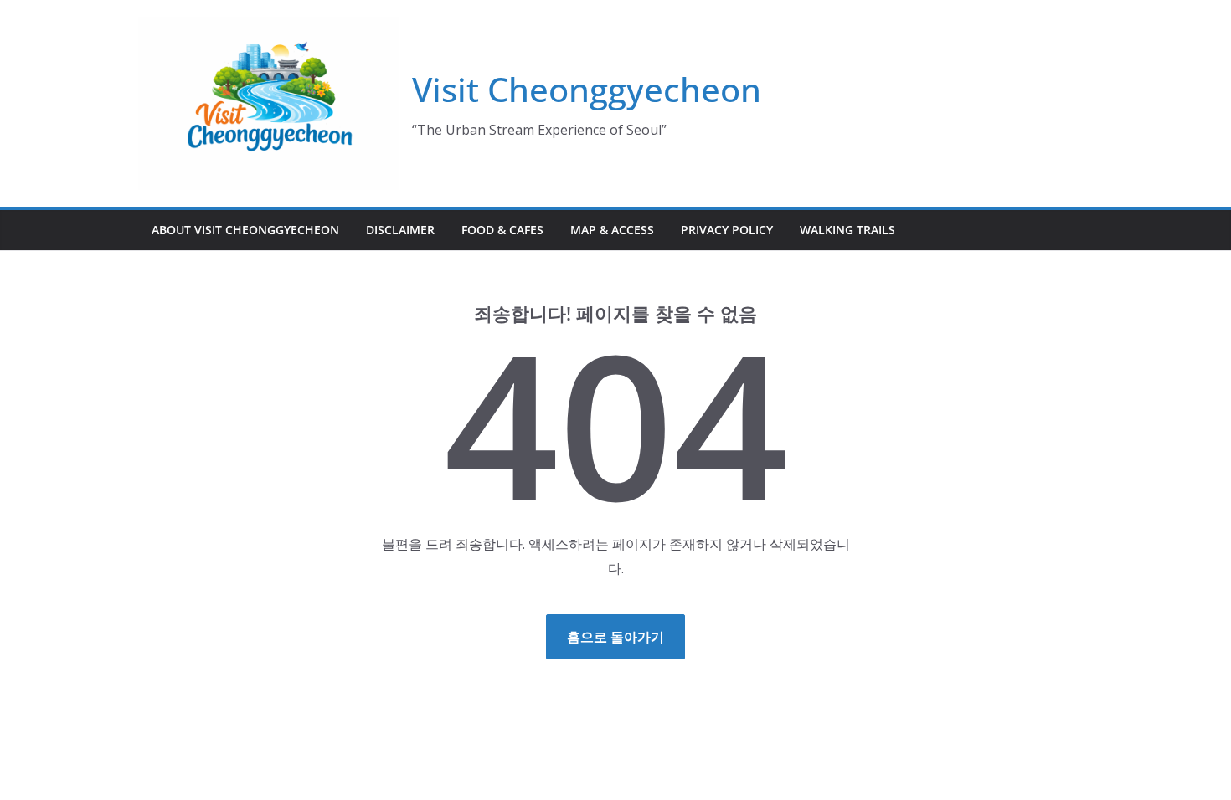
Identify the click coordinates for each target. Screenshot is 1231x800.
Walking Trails (847, 230)
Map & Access (612, 230)
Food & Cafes (502, 230)
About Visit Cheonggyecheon (245, 230)
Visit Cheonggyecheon (586, 89)
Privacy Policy (727, 230)
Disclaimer (400, 230)
